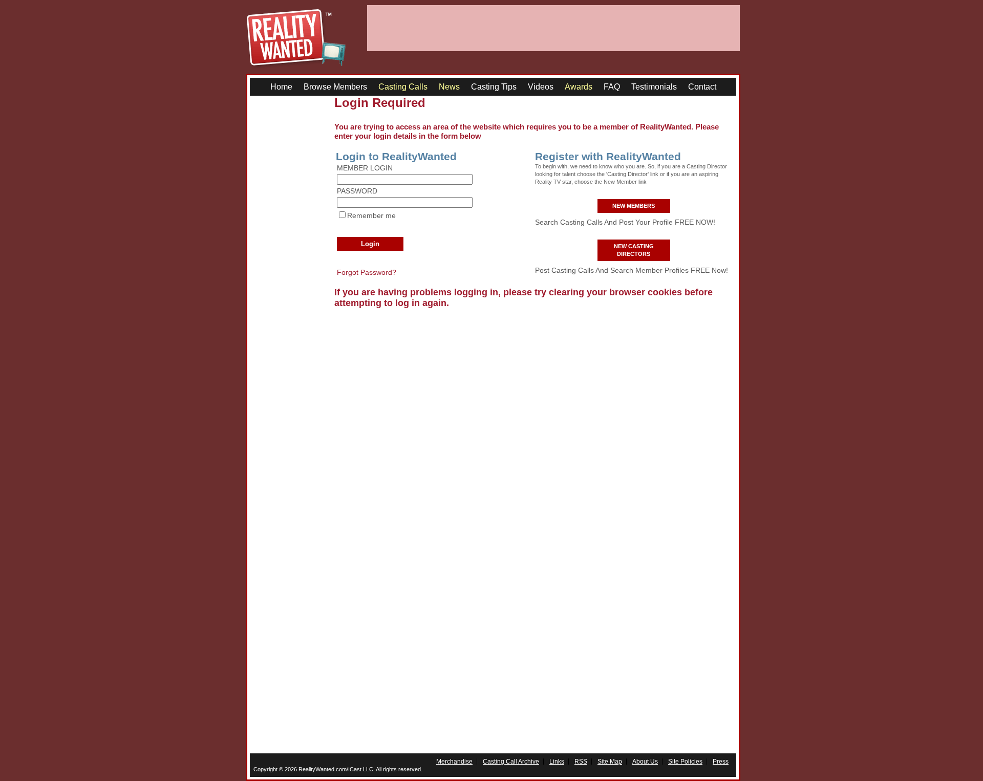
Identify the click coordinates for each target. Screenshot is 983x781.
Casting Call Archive (511, 761)
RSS (580, 761)
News (449, 86)
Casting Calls (403, 86)
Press (721, 761)
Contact (702, 86)
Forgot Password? (366, 272)
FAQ (612, 86)
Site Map (609, 761)
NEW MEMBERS (633, 206)
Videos (540, 86)
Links (556, 761)
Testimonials (654, 86)
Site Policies (685, 761)
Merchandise (454, 761)
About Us (645, 761)
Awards (578, 86)
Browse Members (335, 86)
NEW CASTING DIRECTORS (634, 250)
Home (281, 86)
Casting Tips (494, 86)
